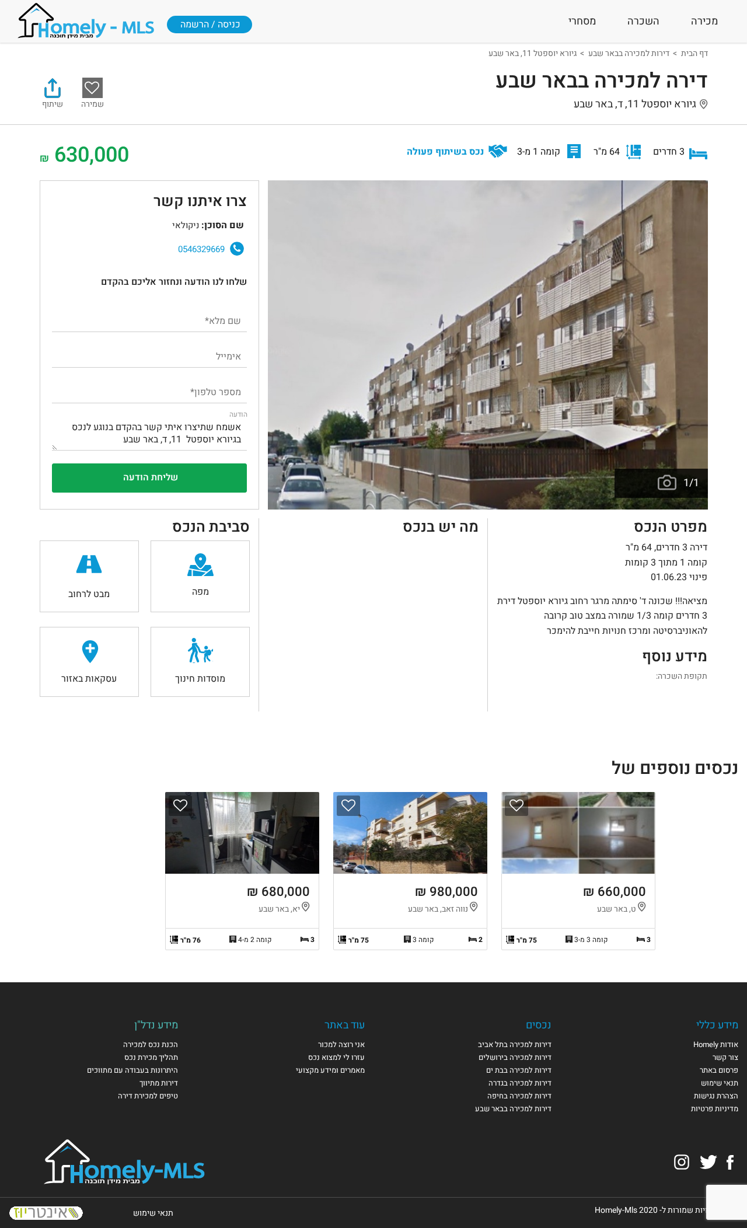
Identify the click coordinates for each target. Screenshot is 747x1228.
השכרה (643, 21)
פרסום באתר (719, 1070)
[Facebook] (730, 1161)
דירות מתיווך (158, 1083)
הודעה (238, 414)
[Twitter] (708, 1161)
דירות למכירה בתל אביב (514, 1044)
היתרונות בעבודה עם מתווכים (132, 1070)
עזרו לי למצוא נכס (336, 1057)
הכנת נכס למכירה (150, 1044)
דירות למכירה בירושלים (515, 1057)
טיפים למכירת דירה (148, 1095)
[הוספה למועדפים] (516, 806)
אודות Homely (715, 1044)
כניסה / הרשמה (210, 25)
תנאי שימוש (719, 1083)
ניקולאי (85, 243)
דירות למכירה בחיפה (519, 1095)
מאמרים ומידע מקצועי (330, 1070)
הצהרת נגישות (716, 1095)
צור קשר (725, 1057)
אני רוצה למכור (341, 1044)
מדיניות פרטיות (714, 1108)
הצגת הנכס (578, 871)
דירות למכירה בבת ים (518, 1070)
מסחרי (582, 21)
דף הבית (694, 53)
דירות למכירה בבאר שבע (628, 53)
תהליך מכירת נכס (151, 1057)
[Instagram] (681, 1161)
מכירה (704, 21)
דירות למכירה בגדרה (519, 1083)
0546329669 (201, 249)
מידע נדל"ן (156, 1025)
